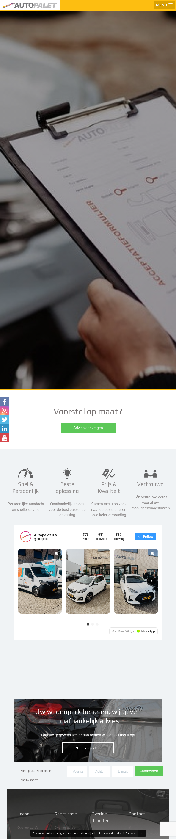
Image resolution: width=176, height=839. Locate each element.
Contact (137, 813)
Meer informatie (126, 833)
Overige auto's (27, 827)
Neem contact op (88, 748)
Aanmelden (148, 771)
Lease (23, 813)
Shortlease (66, 813)
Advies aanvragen (88, 428)
